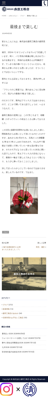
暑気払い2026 (7, 333)
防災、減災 (40, 247)
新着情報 (6, 309)
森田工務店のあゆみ (10, 313)
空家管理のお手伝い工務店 (13, 318)
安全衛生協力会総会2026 (12, 352)
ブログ (22, 16)
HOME (4, 16)
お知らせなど (13, 16)
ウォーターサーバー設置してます (15, 338)
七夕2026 (5, 347)
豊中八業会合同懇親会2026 (12, 343)
